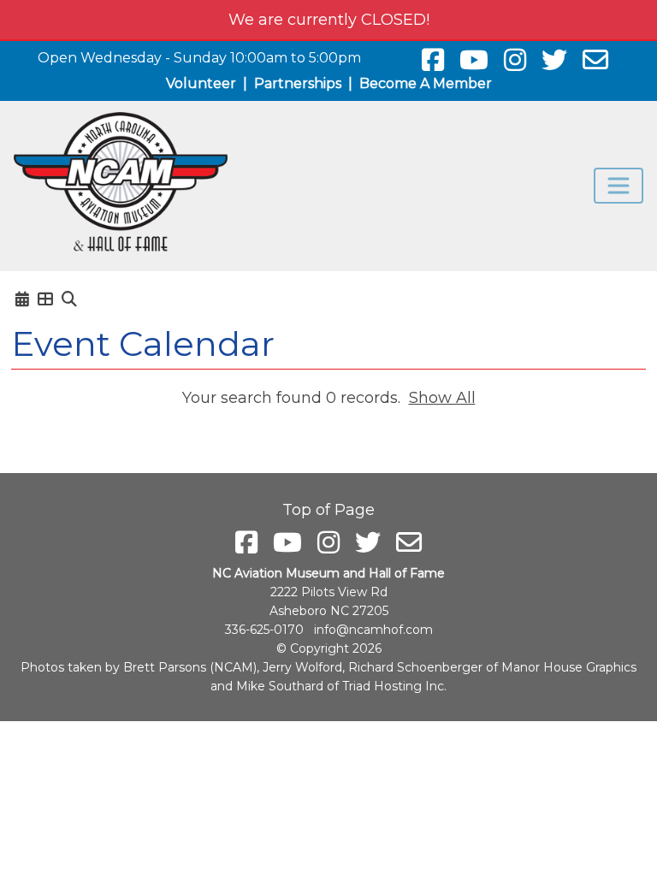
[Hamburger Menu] (618, 186)
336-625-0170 (264, 629)
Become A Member (425, 83)
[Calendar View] (22, 299)
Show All (442, 397)
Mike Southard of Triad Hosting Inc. (341, 686)
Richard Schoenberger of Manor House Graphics (492, 667)
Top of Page (328, 509)
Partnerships (297, 83)
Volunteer (201, 83)
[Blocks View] (45, 299)
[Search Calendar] (69, 299)
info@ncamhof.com (373, 629)
